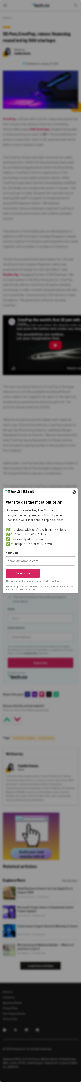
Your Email (14, 552)
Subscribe (22, 573)
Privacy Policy (66, 586)
